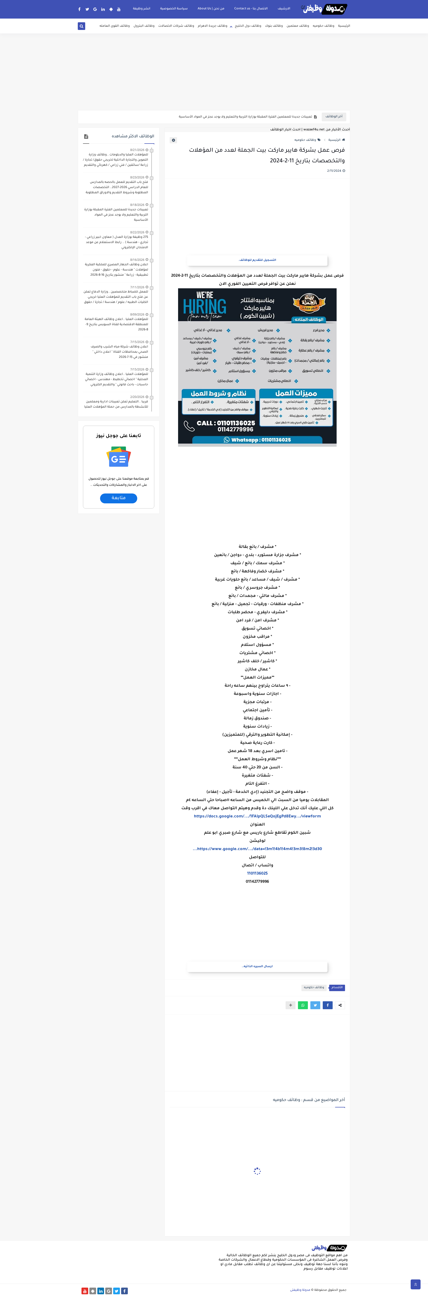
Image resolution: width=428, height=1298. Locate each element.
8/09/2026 (137, 314)
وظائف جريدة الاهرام (212, 26)
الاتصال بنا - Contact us (251, 9)
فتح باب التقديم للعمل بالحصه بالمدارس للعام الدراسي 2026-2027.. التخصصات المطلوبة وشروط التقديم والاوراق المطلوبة (117, 188)
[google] (95, 9)
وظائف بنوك (274, 26)
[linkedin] (103, 9)
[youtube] (119, 9)
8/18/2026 (137, 205)
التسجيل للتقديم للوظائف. (257, 260)
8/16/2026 (137, 260)
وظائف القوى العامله (115, 26)
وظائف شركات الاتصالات (176, 26)
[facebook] (79, 9)
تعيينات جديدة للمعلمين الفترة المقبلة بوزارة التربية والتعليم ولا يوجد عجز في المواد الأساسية (245, 117)
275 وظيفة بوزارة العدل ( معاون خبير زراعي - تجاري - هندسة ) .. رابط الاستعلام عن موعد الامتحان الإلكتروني (116, 242)
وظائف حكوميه (323, 26)
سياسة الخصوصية (174, 9)
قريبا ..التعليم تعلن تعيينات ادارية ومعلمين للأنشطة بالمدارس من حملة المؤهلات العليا (116, 404)
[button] (328, 1005)
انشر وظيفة (141, 9)
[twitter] (87, 9)
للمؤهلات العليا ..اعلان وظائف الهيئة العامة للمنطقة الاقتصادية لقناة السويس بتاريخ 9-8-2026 (116, 325)
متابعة (118, 498)
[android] (111, 9)
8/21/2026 (137, 150)
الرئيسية (344, 26)
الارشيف (284, 9)
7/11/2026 (137, 287)
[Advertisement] (214, 71)
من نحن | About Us (211, 9)
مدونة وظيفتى (300, 1290)
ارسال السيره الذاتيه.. (257, 966)
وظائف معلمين (298, 26)
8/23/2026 (137, 177)
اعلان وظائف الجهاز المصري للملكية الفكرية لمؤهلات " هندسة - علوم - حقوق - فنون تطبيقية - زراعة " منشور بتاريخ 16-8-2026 (116, 270)
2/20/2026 (137, 397)
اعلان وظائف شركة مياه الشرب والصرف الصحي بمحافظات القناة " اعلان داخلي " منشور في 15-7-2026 (119, 352)
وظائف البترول (144, 26)
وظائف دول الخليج (248, 26)
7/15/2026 (137, 342)
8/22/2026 (137, 232)
